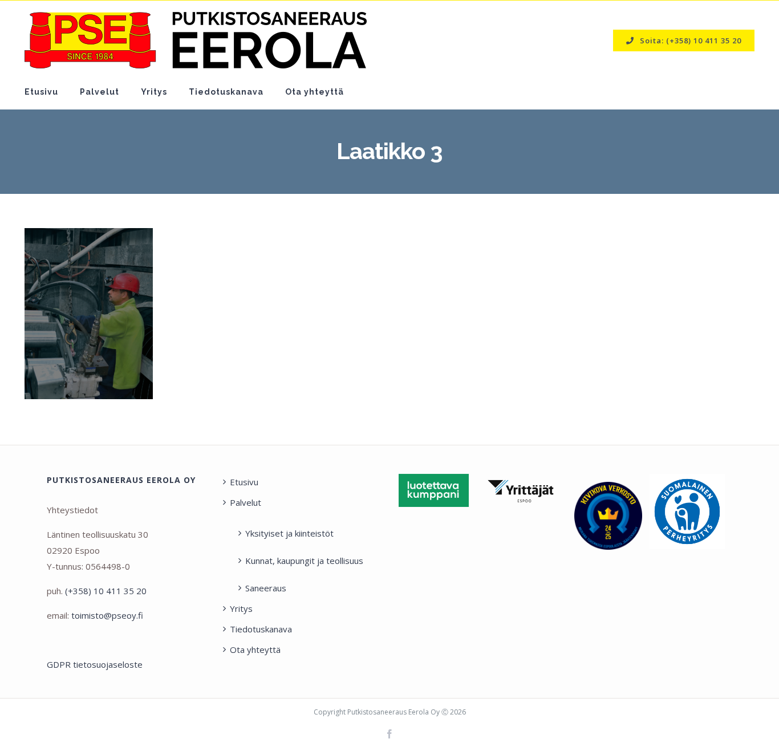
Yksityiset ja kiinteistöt (289, 533)
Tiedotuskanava (261, 629)
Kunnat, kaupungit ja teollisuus (304, 560)
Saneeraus (265, 588)
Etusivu (244, 482)
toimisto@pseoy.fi (107, 615)
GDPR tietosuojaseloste (95, 664)
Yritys (241, 608)
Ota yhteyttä (255, 649)
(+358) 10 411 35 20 (106, 590)
